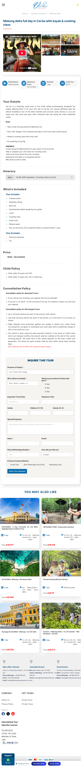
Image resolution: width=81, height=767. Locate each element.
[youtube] (13, 713)
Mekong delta (55, 13)
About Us (6, 700)
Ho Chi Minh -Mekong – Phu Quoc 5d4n (16, 579)
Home (24, 13)
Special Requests (14, 419)
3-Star (47, 384)
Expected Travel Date (16, 397)
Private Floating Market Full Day (55, 579)
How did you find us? (50, 450)
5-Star (47, 392)
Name (10, 439)
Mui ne (65, 641)
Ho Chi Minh (31, 87)
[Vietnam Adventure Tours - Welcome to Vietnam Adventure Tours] (40, 5)
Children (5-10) (36, 408)
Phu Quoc (36, 588)
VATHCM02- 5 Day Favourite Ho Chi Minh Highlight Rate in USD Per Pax (20, 528)
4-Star (47, 388)
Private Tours (27, 704)
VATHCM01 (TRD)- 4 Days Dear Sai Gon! (58, 527)
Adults (10, 408)
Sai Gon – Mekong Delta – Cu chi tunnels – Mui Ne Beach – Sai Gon (61, 633)
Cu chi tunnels (25, 536)
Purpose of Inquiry (15, 367)
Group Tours (27, 700)
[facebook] (3, 713)
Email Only (15, 465)
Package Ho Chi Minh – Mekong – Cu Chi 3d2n (19, 632)
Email (44, 439)
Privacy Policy (7, 704)
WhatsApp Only (55, 465)
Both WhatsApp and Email (34, 465)
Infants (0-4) (58, 408)
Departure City (48, 397)
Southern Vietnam (38, 13)
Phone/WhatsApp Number (18, 450)
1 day (49, 84)
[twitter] (8, 713)
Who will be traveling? (17, 379)
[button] (3, 5)
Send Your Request (17, 471)
